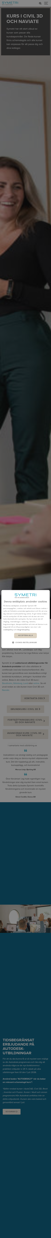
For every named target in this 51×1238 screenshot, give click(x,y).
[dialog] (25, 619)
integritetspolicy (23, 629)
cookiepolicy (8, 629)
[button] (25, 642)
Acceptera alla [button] (25, 635)
